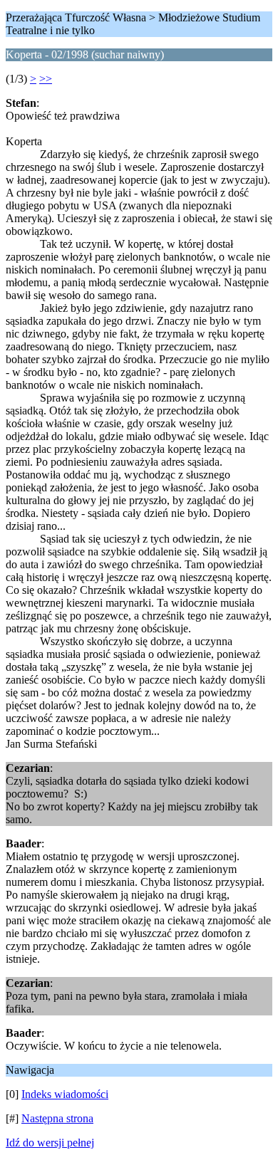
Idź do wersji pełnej (50, 1142)
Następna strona (57, 1118)
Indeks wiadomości (64, 1094)
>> (45, 79)
